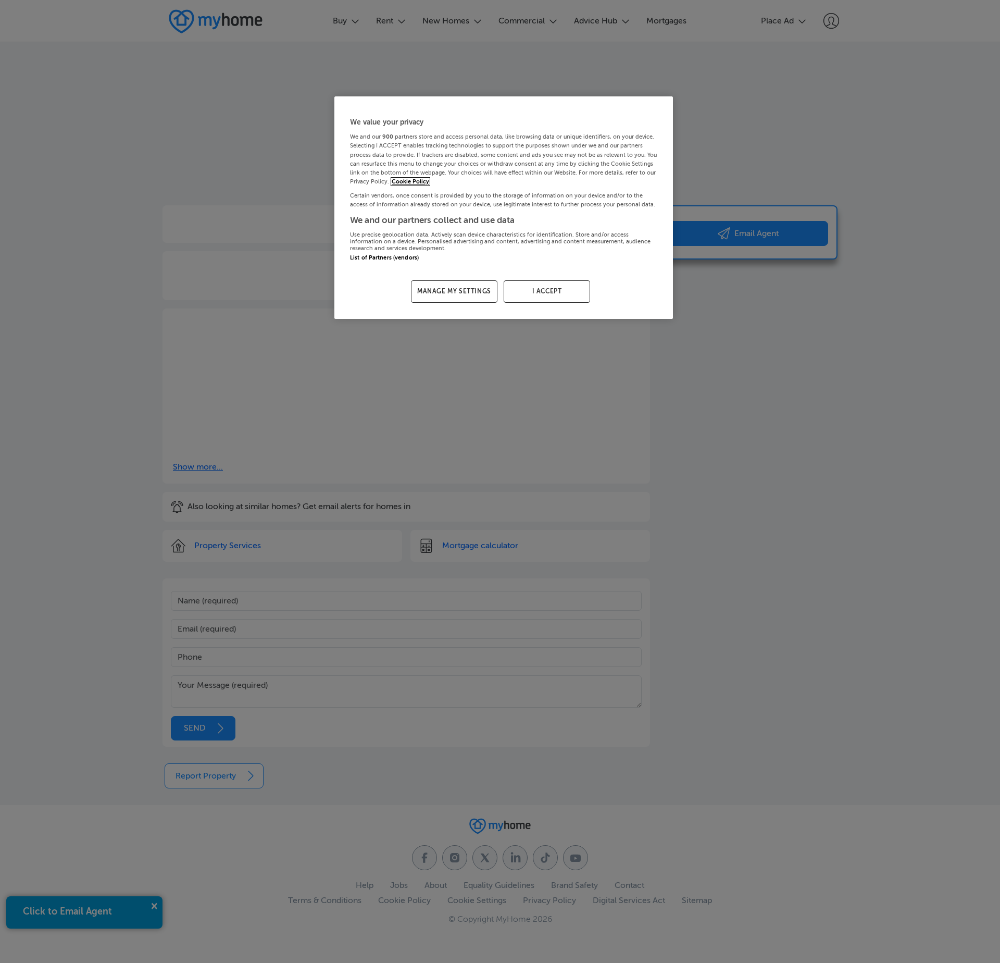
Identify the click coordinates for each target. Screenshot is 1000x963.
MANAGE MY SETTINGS (454, 291)
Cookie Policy (410, 181)
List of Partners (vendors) (384, 257)
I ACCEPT (547, 291)
